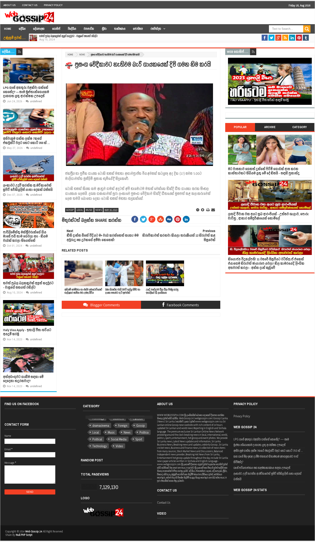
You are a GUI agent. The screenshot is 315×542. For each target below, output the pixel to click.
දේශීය (22, 29)
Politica (144, 432)
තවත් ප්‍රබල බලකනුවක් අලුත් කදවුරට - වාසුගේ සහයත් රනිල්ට (68, 36)
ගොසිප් (56, 29)
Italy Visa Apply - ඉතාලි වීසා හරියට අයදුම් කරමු (27, 332)
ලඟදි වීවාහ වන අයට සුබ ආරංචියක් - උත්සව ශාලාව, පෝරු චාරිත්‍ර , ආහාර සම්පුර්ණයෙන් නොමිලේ (268, 216)
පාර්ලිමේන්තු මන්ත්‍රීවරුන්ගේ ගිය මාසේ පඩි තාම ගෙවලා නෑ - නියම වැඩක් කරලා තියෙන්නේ (25, 236)
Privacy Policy (53, 5)
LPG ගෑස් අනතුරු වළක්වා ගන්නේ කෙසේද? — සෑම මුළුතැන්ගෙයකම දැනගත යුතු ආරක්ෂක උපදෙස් (26, 91)
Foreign (122, 425)
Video (119, 446)
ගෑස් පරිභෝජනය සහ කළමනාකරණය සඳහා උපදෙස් (262, 467)
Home (7, 29)
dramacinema (100, 425)
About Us (9, 5)
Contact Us (30, 5)
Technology (99, 446)
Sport (138, 439)
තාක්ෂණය (119, 29)
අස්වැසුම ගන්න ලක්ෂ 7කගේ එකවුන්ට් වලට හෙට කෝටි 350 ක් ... (26, 140)
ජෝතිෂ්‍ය (138, 29)
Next (310, 82)
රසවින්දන (156, 29)
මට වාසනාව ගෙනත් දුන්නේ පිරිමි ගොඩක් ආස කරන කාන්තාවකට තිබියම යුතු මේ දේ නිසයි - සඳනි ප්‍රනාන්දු (264, 171)
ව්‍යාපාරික (89, 29)
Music (89, 210)
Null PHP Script (24, 534)
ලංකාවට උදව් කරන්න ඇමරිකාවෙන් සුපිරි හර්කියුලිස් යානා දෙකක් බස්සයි (28, 187)
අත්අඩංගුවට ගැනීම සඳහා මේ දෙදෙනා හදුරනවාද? (23, 379)
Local (79, 210)
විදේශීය (72, 29)
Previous (230, 82)
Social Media (118, 439)
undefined (36, 101)
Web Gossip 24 (33, 531)
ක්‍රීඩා (104, 29)
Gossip (70, 210)
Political (97, 439)
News (82, 54)
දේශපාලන (39, 29)
